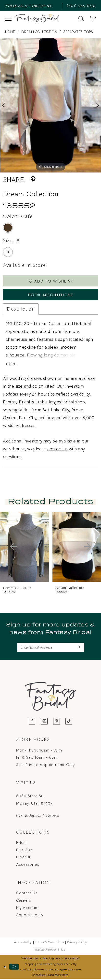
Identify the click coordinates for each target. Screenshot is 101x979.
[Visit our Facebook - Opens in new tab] (32, 721)
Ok (14, 966)
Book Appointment (51, 295)
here (65, 975)
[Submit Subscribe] (78, 647)
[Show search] (81, 18)
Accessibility (23, 942)
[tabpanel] (50, 105)
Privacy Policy (77, 942)
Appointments (29, 914)
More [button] (11, 364)
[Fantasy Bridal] (37, 18)
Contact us (26, 893)
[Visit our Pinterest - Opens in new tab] (56, 721)
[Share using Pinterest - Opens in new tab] (33, 180)
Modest (23, 857)
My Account (27, 907)
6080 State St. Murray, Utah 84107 (34, 800)
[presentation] (24, 547)
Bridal (21, 842)
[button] (8, 18)
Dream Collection (39, 32)
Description (21, 309)
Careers (23, 900)
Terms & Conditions (49, 942)
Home (10, 32)
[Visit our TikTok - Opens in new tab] (69, 721)
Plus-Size (24, 850)
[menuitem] (32, 5)
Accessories (27, 864)
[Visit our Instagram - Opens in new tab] (44, 721)
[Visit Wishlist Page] (93, 18)
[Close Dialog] (4, 966)
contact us (57, 449)
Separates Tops (78, 32)
